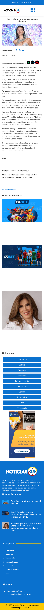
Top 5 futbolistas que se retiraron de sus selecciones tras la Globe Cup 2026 (26, 514)
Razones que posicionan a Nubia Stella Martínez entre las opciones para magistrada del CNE (26, 526)
